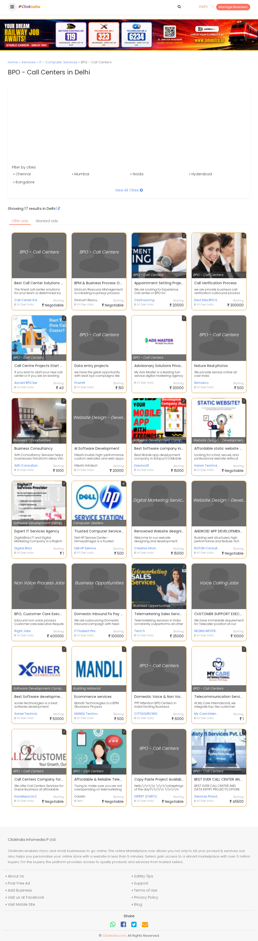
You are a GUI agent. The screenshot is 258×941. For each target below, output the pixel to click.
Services (28, 62)
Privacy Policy (146, 897)
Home (13, 62)
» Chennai (22, 174)
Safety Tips (143, 876)
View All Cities (127, 190)
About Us (16, 876)
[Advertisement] (129, 126)
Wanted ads (47, 220)
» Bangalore (24, 182)
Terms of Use (145, 890)
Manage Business (233, 7)
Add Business (20, 890)
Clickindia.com (114, 935)
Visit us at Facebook (26, 897)
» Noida (136, 174)
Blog (138, 904)
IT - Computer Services (58, 62)
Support (141, 883)
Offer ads (20, 220)
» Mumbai (80, 174)
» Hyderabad (200, 174)
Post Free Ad (19, 883)
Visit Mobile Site (21, 904)
